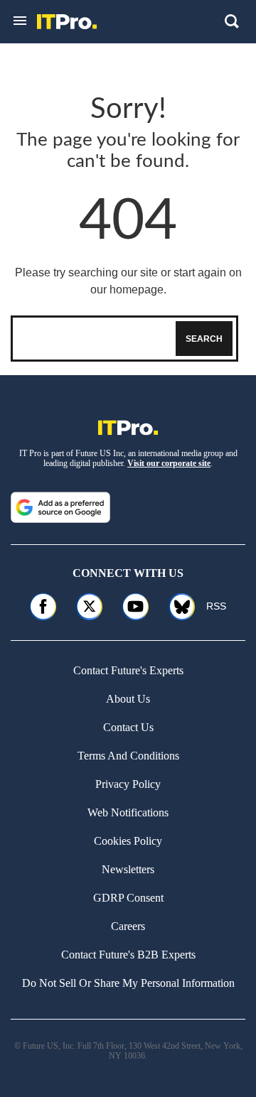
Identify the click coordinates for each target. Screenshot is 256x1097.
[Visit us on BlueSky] (177, 606)
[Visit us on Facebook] (43, 606)
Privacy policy (128, 784)
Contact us (128, 727)
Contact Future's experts (128, 670)
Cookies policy (128, 841)
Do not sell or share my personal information (128, 983)
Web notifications (128, 812)
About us (128, 699)
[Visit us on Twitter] (89, 606)
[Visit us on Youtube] (135, 606)
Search (204, 339)
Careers (128, 926)
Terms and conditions (128, 756)
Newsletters (128, 869)
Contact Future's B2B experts (128, 955)
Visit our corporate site (168, 463)
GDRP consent (128, 898)
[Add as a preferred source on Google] (60, 507)
